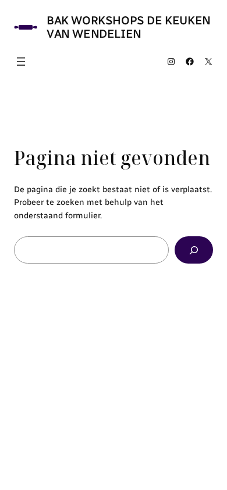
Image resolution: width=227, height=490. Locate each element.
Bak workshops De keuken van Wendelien (129, 27)
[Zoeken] (194, 250)
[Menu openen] (21, 62)
